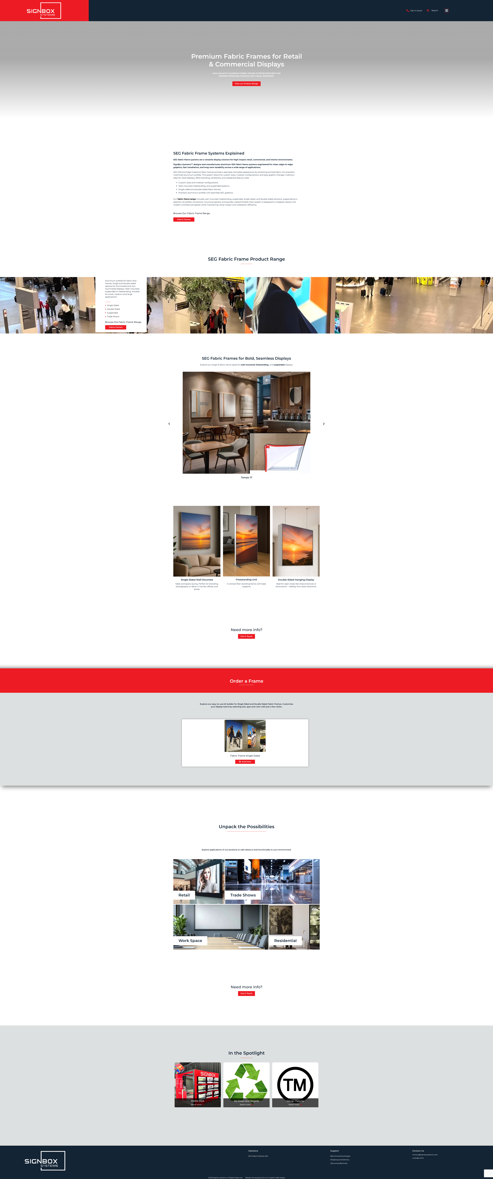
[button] (169, 423)
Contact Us (418, 1151)
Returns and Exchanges (340, 1156)
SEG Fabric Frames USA (258, 1156)
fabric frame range (187, 199)
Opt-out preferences (338, 1163)
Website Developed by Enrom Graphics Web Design (265, 1178)
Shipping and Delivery (339, 1160)
